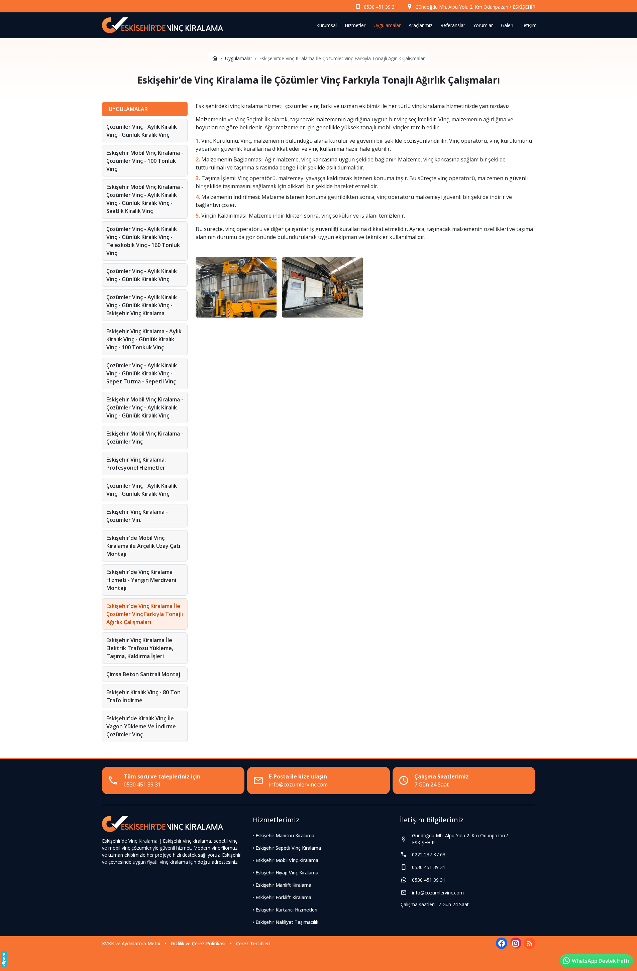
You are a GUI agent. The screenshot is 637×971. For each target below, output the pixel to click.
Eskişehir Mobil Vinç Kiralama (286, 860)
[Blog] (529, 943)
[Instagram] (515, 943)
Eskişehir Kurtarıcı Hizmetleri (286, 909)
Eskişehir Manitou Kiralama (284, 835)
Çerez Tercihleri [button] (253, 943)
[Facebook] (501, 943)
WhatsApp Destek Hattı (600, 961)
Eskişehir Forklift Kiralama (283, 897)
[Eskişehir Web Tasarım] (4, 959)
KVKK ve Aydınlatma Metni (131, 943)
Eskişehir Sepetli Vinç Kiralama (288, 848)
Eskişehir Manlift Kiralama (283, 885)
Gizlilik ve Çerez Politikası (198, 943)
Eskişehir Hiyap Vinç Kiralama (286, 872)
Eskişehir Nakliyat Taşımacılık (286, 922)
